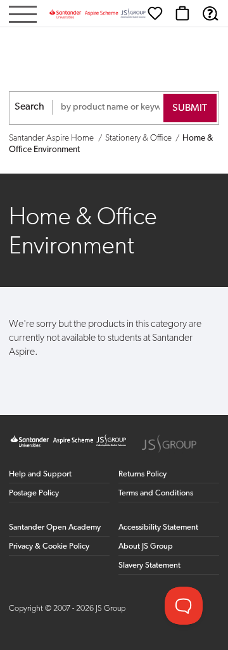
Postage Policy (34, 493)
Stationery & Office (138, 138)
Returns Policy (142, 474)
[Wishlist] (155, 13)
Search (29, 107)
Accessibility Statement (158, 527)
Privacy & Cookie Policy (49, 546)
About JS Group (145, 546)
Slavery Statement (149, 565)
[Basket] (182, 13)
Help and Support (40, 474)
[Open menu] (23, 15)
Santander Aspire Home (51, 138)
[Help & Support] (210, 13)
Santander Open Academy (55, 527)
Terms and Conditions (155, 493)
